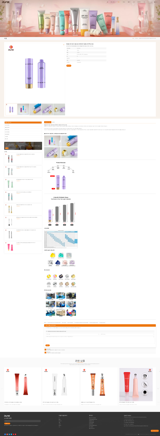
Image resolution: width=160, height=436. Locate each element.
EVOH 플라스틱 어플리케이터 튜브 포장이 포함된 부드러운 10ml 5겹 (26, 217)
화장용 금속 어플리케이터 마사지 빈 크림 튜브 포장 (24, 204)
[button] (158, 388)
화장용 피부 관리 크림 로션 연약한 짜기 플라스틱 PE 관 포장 (57, 331)
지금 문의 (69, 65)
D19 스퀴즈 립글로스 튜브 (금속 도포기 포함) (50, 402)
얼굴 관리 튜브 (7, 127)
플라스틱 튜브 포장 (91, 428)
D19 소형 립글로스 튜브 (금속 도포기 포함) (126, 402)
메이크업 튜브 (7, 134)
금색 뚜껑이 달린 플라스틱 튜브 (94, 322)
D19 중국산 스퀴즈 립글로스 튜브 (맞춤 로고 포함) (13, 402)
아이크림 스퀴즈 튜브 (102, 322)
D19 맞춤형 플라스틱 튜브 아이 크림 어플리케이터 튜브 (24, 179)
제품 (59, 422)
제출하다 (6, 423)
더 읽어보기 (18, 155)
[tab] (47, 122)
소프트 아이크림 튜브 (70, 322)
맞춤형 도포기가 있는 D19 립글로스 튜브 (88, 402)
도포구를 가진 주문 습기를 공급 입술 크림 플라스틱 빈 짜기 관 (25, 242)
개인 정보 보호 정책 (153, 434)
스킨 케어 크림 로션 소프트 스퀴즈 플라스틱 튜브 (54, 322)
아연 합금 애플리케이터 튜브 (93, 419)
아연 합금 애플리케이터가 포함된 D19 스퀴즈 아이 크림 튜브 (25, 154)
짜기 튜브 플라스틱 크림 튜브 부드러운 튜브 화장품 (81, 322)
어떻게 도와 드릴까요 (10, 144)
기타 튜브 (136, 38)
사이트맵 (146, 434)
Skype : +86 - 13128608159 (129, 424)
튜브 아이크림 (64, 322)
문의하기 (60, 425)
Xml (148, 434)
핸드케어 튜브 (7, 129)
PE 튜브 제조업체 (91, 422)
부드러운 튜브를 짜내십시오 (93, 425)
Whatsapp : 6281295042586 (129, 422)
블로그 (60, 419)
